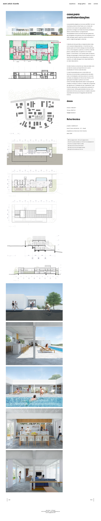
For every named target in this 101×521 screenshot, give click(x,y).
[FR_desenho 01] (34, 59)
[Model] (34, 110)
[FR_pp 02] (34, 343)
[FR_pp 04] (34, 428)
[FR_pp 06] (34, 23)
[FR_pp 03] (34, 386)
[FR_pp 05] (34, 471)
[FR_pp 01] (34, 302)
